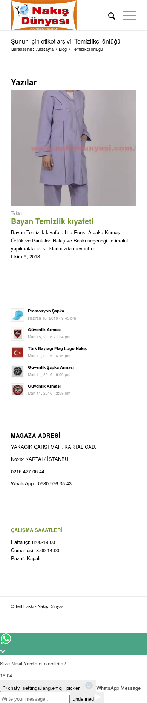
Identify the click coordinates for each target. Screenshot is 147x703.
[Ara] (108, 15)
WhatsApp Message (118, 687)
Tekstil (17, 213)
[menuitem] (108, 15)
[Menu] (125, 15)
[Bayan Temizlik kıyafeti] (73, 204)
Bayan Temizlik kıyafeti (52, 220)
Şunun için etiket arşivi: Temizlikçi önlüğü (66, 41)
